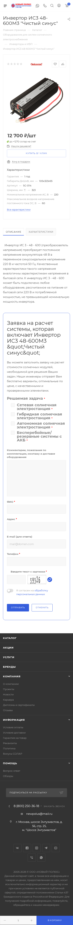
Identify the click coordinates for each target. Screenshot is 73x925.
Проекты (8, 689)
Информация (14, 719)
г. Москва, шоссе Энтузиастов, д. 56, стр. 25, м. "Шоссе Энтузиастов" (39, 826)
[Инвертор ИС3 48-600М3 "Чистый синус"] (36, 100)
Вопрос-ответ (11, 770)
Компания (11, 676)
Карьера (8, 699)
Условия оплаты (13, 727)
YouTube (56, 848)
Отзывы (8, 710)
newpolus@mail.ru (39, 814)
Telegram (46, 848)
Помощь (10, 763)
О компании (11, 683)
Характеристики (41, 231)
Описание (13, 231)
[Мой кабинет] (59, 6)
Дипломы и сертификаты (19, 704)
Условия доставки (14, 732)
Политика (9, 748)
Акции (8, 647)
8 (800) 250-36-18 (26, 806)
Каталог (10, 637)
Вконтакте (17, 848)
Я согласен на (32, 592)
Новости (8, 694)
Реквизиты (10, 743)
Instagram (37, 848)
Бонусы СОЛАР (12, 753)
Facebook (27, 848)
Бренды (9, 666)
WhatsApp (41, 858)
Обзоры (8, 776)
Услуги (8, 657)
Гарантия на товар (15, 737)
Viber (32, 858)
